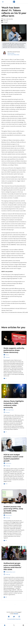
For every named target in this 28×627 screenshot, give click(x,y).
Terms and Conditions (11, 619)
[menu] (2, 1)
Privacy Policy (18, 619)
